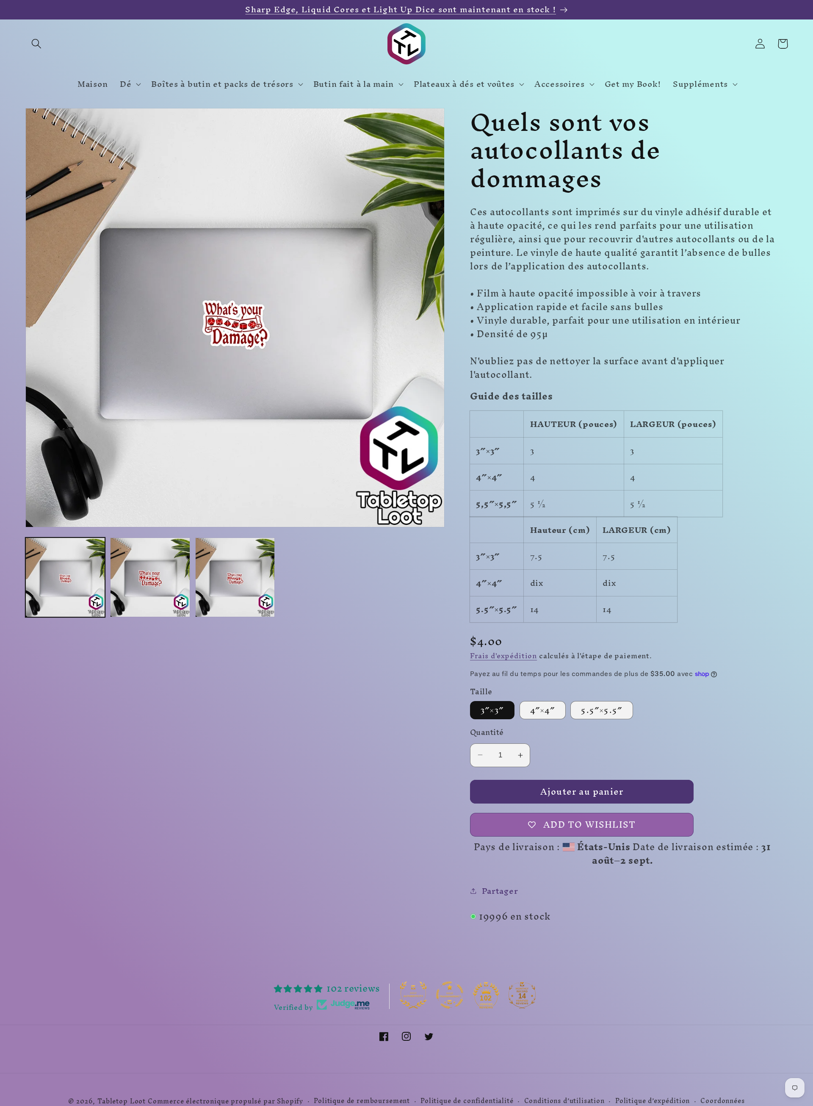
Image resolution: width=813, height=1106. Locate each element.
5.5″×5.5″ (601, 710)
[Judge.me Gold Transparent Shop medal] (449, 995)
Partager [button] (500, 890)
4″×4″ (542, 710)
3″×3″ (492, 710)
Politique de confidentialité (467, 1101)
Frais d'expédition (503, 656)
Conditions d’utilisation (564, 1101)
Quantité (487, 732)
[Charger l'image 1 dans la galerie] (65, 577)
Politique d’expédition (652, 1101)
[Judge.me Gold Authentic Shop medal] (413, 995)
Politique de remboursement (362, 1101)
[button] (36, 44)
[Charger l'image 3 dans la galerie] (235, 577)
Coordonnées (722, 1101)
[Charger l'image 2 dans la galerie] (150, 577)
